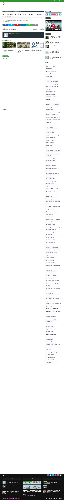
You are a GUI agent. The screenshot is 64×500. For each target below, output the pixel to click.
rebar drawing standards (49, 252)
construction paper (48, 135)
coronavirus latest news (49, 150)
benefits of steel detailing (49, 109)
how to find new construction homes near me (52, 204)
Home (3, 0)
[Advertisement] (23, 123)
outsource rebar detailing (56, 227)
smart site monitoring (49, 265)
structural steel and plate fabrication (51, 319)
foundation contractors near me (50, 178)
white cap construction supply (50, 359)
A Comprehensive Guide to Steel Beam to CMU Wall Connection (55, 42)
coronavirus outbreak (55, 152)
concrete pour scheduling (49, 127)
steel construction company (50, 283)
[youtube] (56, 14)
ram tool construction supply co (50, 242)
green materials (57, 188)
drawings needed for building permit (51, 165)
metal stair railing (57, 219)
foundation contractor (49, 176)
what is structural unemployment (50, 357)
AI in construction (48, 86)
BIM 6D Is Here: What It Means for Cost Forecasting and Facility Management (37, 50)
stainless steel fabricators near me (51, 267)
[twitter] (56, 1)
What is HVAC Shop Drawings (50, 354)
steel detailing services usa (50, 290)
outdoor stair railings (49, 227)
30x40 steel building (49, 68)
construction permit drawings (57, 135)
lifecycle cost (48, 211)
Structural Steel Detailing (49, 326)
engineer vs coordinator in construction (51, 168)
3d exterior (53, 73)
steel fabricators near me (49, 295)
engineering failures (49, 170)
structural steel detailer (49, 324)
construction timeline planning (50, 140)
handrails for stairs (48, 193)
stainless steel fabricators (56, 265)
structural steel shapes (57, 336)
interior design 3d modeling (50, 209)
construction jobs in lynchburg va (50, 132)
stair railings (53, 270)
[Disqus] (23, 96)
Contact (10, 0)
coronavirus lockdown (57, 150)
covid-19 (47, 158)
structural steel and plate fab (50, 318)
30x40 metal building (56, 66)
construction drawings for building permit (51, 129)
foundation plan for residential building (51, 181)
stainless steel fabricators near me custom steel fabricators (52, 269)
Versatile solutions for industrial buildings (52, 352)
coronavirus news (48, 152)
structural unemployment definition (51, 342)
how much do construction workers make (51, 198)
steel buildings (57, 280)
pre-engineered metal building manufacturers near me (53, 236)
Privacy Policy (56, 498)
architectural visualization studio (50, 94)
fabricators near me (56, 173)
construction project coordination (50, 137)
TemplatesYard (10, 498)
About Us (6, 0)
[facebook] (54, 1)
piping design (54, 229)
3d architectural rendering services (51, 71)
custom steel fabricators (53, 158)
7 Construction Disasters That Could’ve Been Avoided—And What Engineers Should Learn (23, 50)
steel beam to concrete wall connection (51, 275)
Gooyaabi (19, 498)
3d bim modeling (48, 73)
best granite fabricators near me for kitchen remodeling (52, 111)
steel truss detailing (56, 298)
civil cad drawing (48, 119)
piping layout (53, 232)
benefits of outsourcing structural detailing (52, 101)
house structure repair (49, 196)
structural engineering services (50, 313)
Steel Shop (52, 296)
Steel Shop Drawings (49, 298)
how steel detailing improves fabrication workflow (53, 199)
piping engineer (48, 232)
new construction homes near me (50, 224)
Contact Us (60, 498)
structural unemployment (49, 341)
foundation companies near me (50, 175)
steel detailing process (49, 288)
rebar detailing (48, 247)
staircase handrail (48, 272)
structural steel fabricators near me (51, 334)
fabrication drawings (49, 173)
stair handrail (48, 270)
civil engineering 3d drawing (56, 119)
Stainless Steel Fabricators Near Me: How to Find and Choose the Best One (55, 57)
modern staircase (55, 221)
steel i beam (47, 296)
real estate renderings (49, 244)
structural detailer (48, 303)
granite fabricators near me (50, 186)
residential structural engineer (50, 257)
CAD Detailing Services (57, 117)
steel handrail (56, 295)
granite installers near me (49, 188)
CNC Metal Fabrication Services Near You (51, 124)
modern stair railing (49, 221)
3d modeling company (49, 76)
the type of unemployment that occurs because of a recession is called (53, 347)
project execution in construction (50, 239)
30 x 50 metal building (49, 66)
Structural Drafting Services (50, 306)
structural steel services (49, 336)
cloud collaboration (49, 122)
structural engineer (48, 311)
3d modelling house (56, 79)
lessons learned (57, 209)
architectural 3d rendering (49, 89)
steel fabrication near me (49, 293)
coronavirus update (48, 155)
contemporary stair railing (49, 147)
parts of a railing (48, 229)
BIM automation (48, 114)
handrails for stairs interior (56, 193)
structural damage (55, 301)
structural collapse (48, 301)
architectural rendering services (50, 91)
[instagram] (57, 1)
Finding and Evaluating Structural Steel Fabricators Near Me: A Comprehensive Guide (13, 487)
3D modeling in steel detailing (50, 78)
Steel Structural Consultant (7, 16)
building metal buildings (49, 117)
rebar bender (55, 244)
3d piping (47, 81)
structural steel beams (49, 321)
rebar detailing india (56, 249)
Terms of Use (50, 498)
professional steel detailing (50, 237)
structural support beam (49, 339)
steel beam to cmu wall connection (51, 273)
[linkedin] (61, 475)
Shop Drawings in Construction (50, 260)
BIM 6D (59, 112)
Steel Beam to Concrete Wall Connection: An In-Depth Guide (55, 52)
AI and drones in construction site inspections (52, 84)
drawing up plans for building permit (51, 163)
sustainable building (57, 344)
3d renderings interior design (54, 81)
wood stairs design (48, 362)
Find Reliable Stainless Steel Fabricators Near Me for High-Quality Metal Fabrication (13, 492)
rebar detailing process (49, 250)
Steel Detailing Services (57, 288)
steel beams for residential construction (51, 278)
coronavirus (56, 147)
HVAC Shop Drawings (49, 206)
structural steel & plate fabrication (51, 316)
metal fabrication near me (49, 216)
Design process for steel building (50, 160)
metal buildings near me (49, 214)
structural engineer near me (57, 311)
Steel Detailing (48, 285)
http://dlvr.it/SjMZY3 (5, 21)
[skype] (61, 1)
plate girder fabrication (49, 234)
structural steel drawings (49, 329)
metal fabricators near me (49, 219)
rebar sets (55, 252)
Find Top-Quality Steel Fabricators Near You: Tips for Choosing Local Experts (55, 46)
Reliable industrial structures (50, 255)
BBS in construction (48, 99)
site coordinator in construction (50, 262)
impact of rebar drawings (56, 206)
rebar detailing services (57, 250)
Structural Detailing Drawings (56, 303)
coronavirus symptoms (57, 153)
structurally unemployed (49, 344)
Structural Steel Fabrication (50, 331)
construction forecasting (49, 130)
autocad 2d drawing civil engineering (51, 96)
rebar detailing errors (49, 249)
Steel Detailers (57, 283)
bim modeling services (55, 114)
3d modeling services (49, 79)
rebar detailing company (55, 247)
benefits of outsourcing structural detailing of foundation (52, 104)
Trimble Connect (48, 349)
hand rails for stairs (49, 191)
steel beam (54, 272)
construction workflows (49, 145)
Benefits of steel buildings (49, 107)
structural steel (58, 313)
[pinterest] (59, 1)
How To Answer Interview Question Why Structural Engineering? (53, 201)
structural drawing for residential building (52, 308)
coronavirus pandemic (49, 153)
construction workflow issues (50, 142)
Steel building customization (50, 280)
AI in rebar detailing (55, 86)
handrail (54, 191)
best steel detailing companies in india (51, 112)
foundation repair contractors (50, 183)
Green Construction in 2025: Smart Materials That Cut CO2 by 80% (8, 50)
